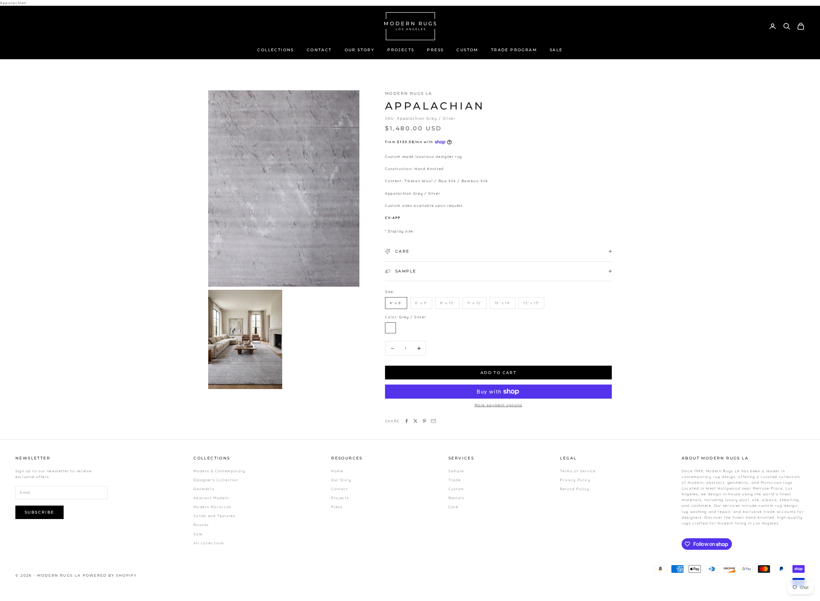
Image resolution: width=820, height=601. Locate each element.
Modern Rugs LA (408, 93)
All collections (208, 543)
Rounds (201, 525)
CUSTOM (467, 49)
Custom (456, 489)
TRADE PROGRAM (514, 49)
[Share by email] (433, 421)
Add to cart (498, 372)
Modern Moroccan (212, 507)
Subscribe (39, 512)
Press (336, 507)
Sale (198, 534)
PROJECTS (400, 49)
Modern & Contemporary (219, 471)
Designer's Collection (215, 480)
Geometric (204, 489)
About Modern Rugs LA (715, 458)
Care (453, 507)
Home (337, 471)
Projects (340, 498)
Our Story (341, 480)
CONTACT (319, 49)
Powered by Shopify (110, 575)
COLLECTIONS (275, 49)
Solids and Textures (214, 516)
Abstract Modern (211, 498)
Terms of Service (577, 471)
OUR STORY (360, 49)
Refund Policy (574, 489)
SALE (556, 49)
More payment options (498, 405)
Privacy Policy (575, 480)
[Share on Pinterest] (424, 421)
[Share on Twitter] (415, 421)
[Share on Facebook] (406, 421)
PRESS (435, 49)
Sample (456, 471)
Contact (339, 489)
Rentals (456, 498)
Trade (454, 480)
